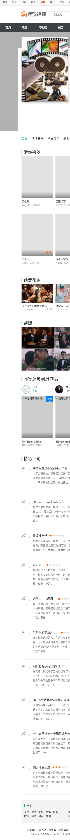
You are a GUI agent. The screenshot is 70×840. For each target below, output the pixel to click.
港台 (41, 816)
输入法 (42, 830)
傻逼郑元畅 (40, 535)
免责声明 (64, 830)
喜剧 (26, 811)
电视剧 (42, 27)
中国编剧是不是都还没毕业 (50, 468)
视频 (43, 2)
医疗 (52, 2)
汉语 (62, 2)
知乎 (24, 2)
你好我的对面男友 (32, 441)
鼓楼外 (25, 201)
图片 (33, 2)
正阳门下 (61, 201)
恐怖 (48, 811)
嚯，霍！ (38, 565)
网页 (5, 2)
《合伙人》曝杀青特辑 (34, 305)
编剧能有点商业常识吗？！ (50, 666)
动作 (41, 811)
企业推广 (31, 830)
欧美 (26, 816)
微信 (14, 2)
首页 (8, 27)
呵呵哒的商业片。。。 (46, 632)
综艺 (61, 27)
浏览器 (52, 830)
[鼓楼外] (37, 177)
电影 (25, 27)
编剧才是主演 (41, 767)
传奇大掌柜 (62, 259)
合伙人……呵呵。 (44, 598)
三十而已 (27, 259)
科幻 (55, 811)
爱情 (33, 811)
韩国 (33, 816)
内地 (48, 816)
